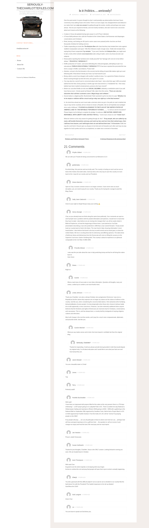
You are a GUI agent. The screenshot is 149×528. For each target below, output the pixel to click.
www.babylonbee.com (89, 54)
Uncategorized (115, 14)
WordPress (32, 77)
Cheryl (74, 477)
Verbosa (25, 77)
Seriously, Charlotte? (83, 343)
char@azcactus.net (22, 48)
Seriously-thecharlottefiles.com (35, 6)
